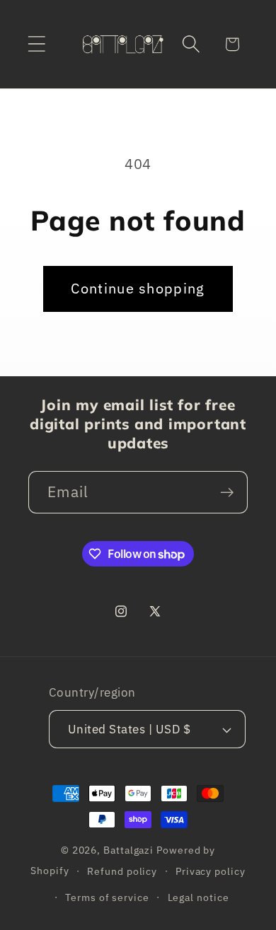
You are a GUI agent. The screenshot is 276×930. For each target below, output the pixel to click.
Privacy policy (211, 871)
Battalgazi (128, 849)
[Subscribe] (227, 492)
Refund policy (122, 871)
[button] (36, 44)
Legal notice (198, 897)
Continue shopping (138, 288)
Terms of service (107, 897)
